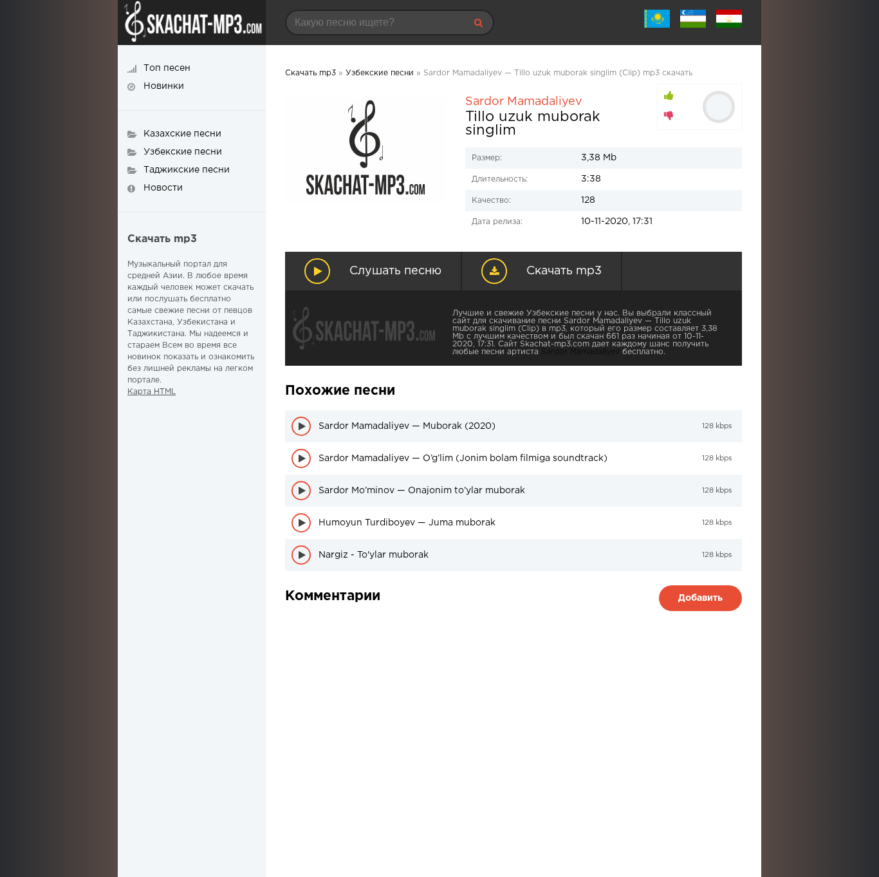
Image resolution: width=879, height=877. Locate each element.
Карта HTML (151, 391)
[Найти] (478, 22)
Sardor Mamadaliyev (523, 102)
